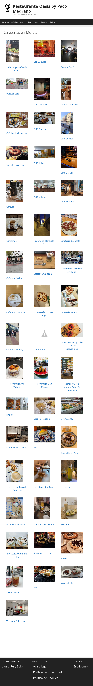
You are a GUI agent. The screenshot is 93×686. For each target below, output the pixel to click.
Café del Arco (40, 163)
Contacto (44, 22)
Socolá (64, 558)
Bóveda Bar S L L (69, 67)
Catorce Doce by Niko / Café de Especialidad (72, 345)
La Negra (65, 486)
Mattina (65, 524)
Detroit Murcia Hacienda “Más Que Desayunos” (72, 387)
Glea (36, 447)
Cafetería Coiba (14, 278)
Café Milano (40, 197)
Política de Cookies (45, 678)
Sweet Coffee (12, 592)
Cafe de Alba (67, 138)
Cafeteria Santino (69, 312)
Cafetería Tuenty (14, 349)
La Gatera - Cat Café (43, 486)
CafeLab (10, 206)
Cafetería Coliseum (43, 273)
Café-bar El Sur (41, 104)
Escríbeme (81, 666)
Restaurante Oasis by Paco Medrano (40, 8)
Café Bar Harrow (69, 104)
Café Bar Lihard (41, 129)
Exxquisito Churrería (16, 447)
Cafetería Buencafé (70, 240)
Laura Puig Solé (12, 666)
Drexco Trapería (42, 418)
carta (36, 22)
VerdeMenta (67, 582)
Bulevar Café (12, 93)
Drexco (10, 414)
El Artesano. (67, 418)
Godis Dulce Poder (70, 452)
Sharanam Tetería (42, 552)
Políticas (52, 22)
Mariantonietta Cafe (44, 524)
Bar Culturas (40, 61)
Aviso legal (40, 666)
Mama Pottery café (15, 524)
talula (36, 586)
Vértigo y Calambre (15, 621)
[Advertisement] (46, 639)
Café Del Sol (67, 172)
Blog (29, 22)
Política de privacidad (47, 672)
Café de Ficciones (15, 164)
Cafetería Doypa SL (15, 312)
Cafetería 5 (11, 240)
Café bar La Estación (16, 133)
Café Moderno (68, 201)
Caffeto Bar (39, 349)
